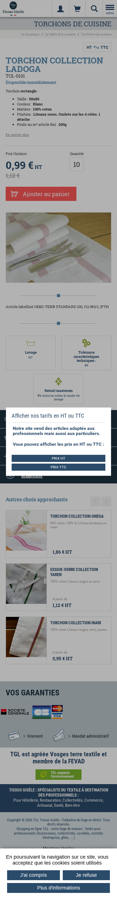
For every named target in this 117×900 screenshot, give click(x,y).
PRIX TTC (58, 467)
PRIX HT (58, 458)
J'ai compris (33, 875)
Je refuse (86, 875)
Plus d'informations (58, 888)
